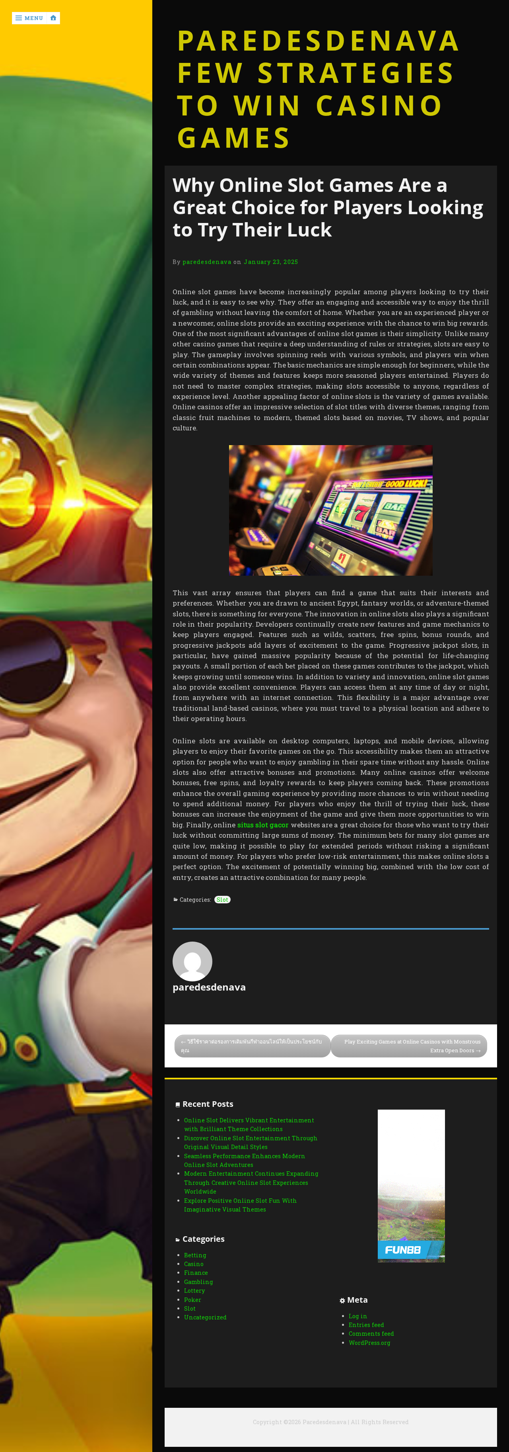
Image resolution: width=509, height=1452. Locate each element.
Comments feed (371, 1333)
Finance (196, 1272)
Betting (195, 1255)
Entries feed (366, 1325)
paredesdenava (207, 262)
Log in (358, 1316)
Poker (192, 1299)
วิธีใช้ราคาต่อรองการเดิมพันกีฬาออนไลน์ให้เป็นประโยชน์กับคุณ (251, 1046)
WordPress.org (369, 1342)
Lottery (194, 1290)
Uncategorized (205, 1317)
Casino (194, 1264)
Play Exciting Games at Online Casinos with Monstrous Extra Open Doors (412, 1046)
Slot (222, 899)
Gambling (198, 1282)
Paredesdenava (319, 40)
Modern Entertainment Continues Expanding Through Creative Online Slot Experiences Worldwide (251, 1182)
